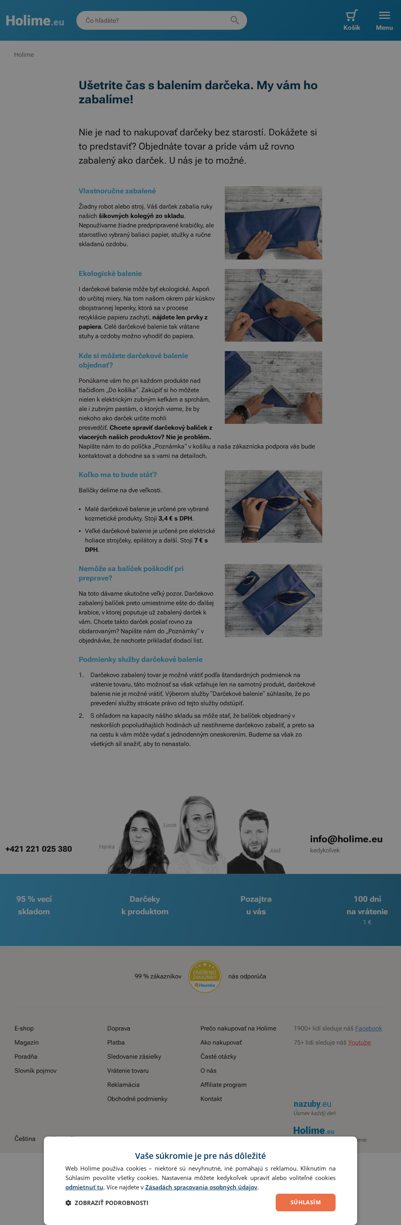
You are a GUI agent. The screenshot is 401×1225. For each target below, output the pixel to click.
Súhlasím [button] (306, 1202)
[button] (106, 1202)
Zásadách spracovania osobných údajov (201, 1187)
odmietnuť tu (84, 1187)
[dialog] (200, 1181)
